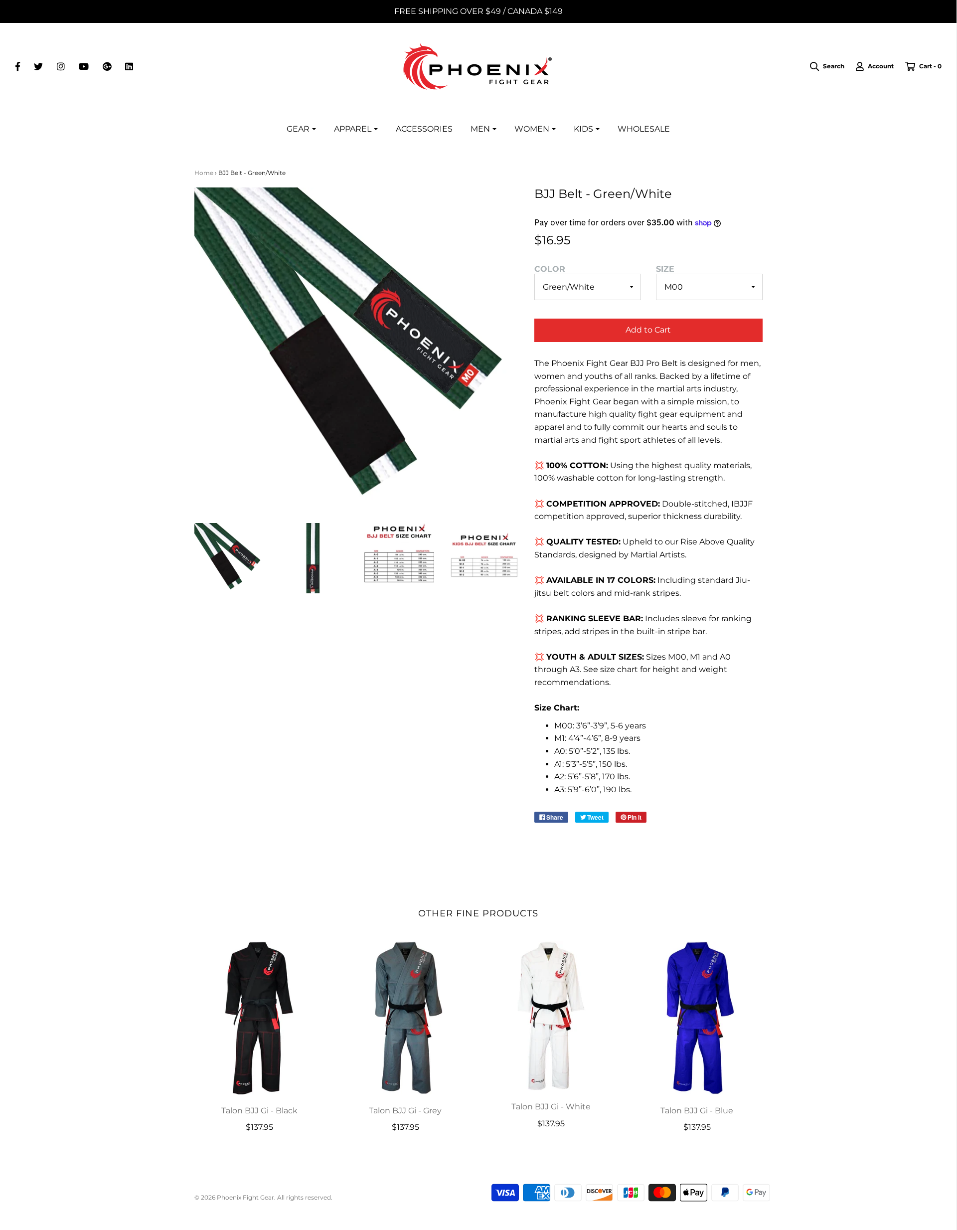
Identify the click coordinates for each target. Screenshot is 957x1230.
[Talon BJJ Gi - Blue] (697, 1017)
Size (665, 269)
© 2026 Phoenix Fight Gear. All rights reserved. (263, 1197)
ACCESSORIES (424, 129)
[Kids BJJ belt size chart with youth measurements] (484, 558)
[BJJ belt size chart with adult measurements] (399, 552)
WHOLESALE (644, 129)
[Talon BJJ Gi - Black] (259, 1017)
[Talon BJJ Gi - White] (551, 1015)
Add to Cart (648, 330)
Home (203, 172)
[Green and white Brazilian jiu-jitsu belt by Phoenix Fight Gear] (229, 558)
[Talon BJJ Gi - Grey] (405, 1017)
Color (549, 269)
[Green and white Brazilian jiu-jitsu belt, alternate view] (314, 558)
